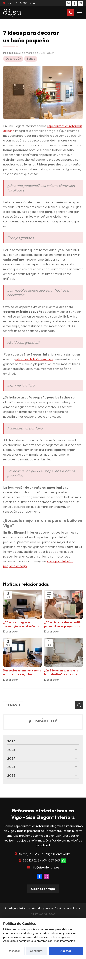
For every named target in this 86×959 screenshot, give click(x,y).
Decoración (13, 58)
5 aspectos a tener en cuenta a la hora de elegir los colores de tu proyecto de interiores (22, 672)
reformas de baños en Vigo (34, 359)
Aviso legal (10, 908)
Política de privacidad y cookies (36, 908)
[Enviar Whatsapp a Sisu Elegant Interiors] (68, 3)
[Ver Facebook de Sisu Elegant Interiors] (74, 3)
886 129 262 (31, 860)
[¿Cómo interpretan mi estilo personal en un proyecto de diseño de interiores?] (63, 604)
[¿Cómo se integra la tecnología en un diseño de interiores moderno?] (22, 604)
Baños (31, 58)
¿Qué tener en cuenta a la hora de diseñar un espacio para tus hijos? (62, 672)
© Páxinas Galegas (43, 914)
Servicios (60, 908)
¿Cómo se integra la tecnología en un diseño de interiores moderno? (21, 624)
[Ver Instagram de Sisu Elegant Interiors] (80, 3)
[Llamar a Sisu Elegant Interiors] (70, 12)
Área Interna (74, 908)
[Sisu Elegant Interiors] (12, 13)
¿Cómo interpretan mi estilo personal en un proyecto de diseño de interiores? (63, 624)
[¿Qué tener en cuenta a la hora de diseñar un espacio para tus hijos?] (63, 652)
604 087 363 (51, 860)
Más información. (65, 940)
